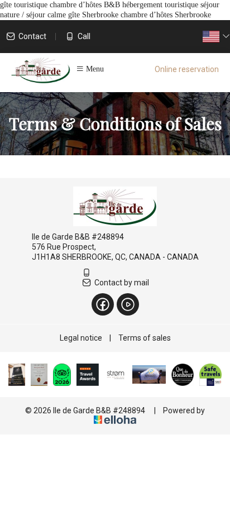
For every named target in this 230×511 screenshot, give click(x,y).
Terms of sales (144, 337)
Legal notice (81, 337)
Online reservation (187, 69)
